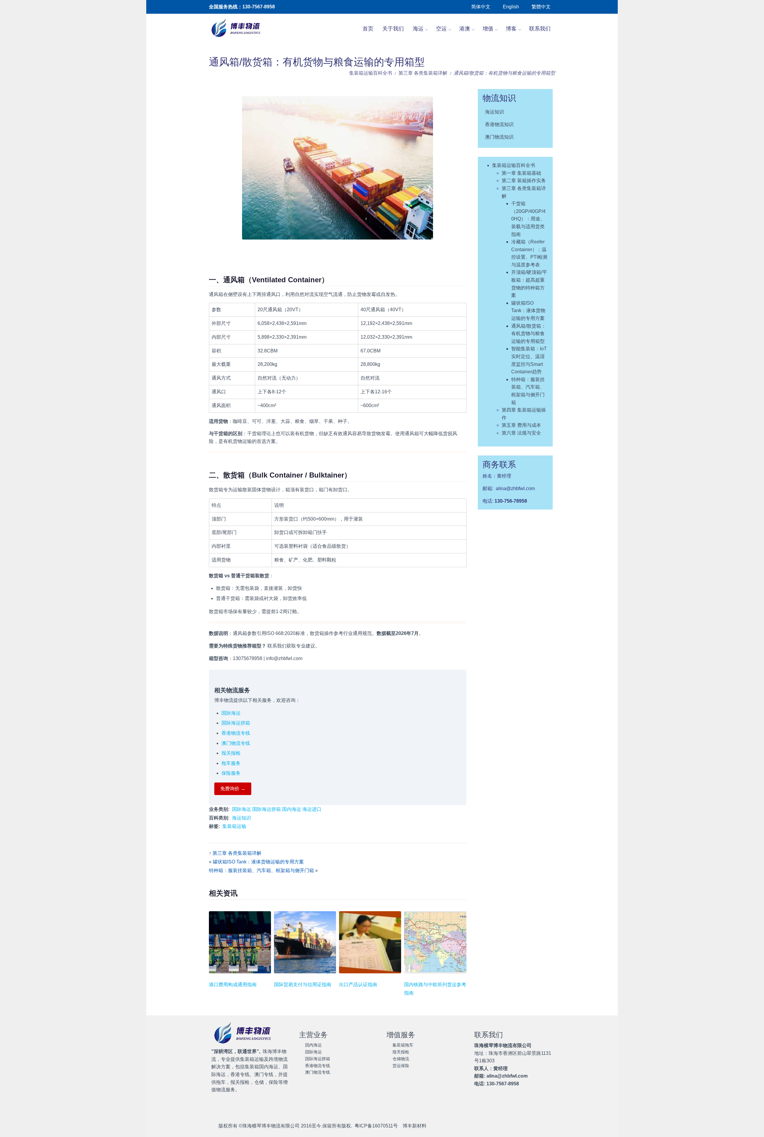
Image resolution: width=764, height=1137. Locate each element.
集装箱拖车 (402, 1045)
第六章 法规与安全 (521, 432)
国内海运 (291, 809)
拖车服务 (231, 763)
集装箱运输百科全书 (370, 73)
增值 (488, 29)
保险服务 (231, 773)
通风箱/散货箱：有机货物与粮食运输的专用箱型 (528, 333)
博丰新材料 (414, 1125)
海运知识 (241, 817)
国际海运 (231, 713)
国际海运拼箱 (235, 722)
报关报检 (231, 753)
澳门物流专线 (235, 743)
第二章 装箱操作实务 (524, 180)
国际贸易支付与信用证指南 (302, 984)
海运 (418, 29)
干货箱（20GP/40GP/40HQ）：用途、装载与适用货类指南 (528, 219)
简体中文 (480, 6)
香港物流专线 (235, 733)
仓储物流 (400, 1058)
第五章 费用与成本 (521, 425)
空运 (441, 29)
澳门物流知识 (499, 136)
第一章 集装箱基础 (521, 173)
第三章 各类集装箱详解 (422, 73)
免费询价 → (232, 788)
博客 (511, 29)
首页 (368, 29)
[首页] (239, 29)
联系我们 (540, 29)
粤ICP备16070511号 (376, 1125)
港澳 (464, 29)
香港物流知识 (499, 124)
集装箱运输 (234, 826)
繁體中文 (541, 6)
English (511, 6)
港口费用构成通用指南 (233, 984)
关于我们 (393, 29)
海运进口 (311, 809)
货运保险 (400, 1065)
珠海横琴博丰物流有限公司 (271, 1125)
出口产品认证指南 (358, 984)
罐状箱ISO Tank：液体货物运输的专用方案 (258, 861)
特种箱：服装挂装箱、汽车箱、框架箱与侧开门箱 (261, 870)
